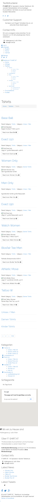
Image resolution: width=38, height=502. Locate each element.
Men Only (7, 183)
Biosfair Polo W (9, 478)
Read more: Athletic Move (10, 283)
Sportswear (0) (8, 372)
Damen (14, 70)
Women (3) (11, 368)
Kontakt (7, 92)
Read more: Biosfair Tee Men (11, 262)
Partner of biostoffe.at (7, 498)
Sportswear (11, 86)
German (7, 52)
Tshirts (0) (7, 348)
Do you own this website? (11, 399)
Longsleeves (12, 73)
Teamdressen (15, 89)
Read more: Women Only (10, 175)
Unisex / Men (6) (13, 350)
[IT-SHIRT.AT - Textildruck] (9, 60)
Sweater (11, 80)
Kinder (14, 71)
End (13, 336)
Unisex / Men (15, 69)
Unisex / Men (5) (13, 359)
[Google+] (5, 16)
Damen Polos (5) (13, 361)
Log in (4, 45)
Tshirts (10, 67)
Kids (13, 84)
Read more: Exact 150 (9, 154)
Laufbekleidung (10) (14, 374)
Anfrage (7, 64)
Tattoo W (7, 290)
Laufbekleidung (16, 87)
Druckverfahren (9, 90)
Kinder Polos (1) (12, 363)
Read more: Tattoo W (9, 305)
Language (5, 47)
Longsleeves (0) (9, 355)
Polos (10, 75)
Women (14, 83)
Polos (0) (7, 357)
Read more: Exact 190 (9, 218)
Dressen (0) (11, 376)
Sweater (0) (7, 365)
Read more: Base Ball (9, 132)
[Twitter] (7, 16)
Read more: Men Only (9, 197)
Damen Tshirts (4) (13, 351)
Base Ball (7, 118)
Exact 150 (7, 139)
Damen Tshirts (27, 167)
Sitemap (5, 55)
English (7, 49)
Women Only (9, 160)
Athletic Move (9, 269)
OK (31, 399)
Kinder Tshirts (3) (13, 353)
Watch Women (10, 225)
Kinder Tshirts (8, 326)
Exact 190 (7, 204)
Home (7, 62)
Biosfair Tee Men (11, 247)
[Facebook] (3, 16)
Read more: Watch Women (11, 240)
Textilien (7, 66)
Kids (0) (10, 370)
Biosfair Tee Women (11, 476)
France (7, 51)
